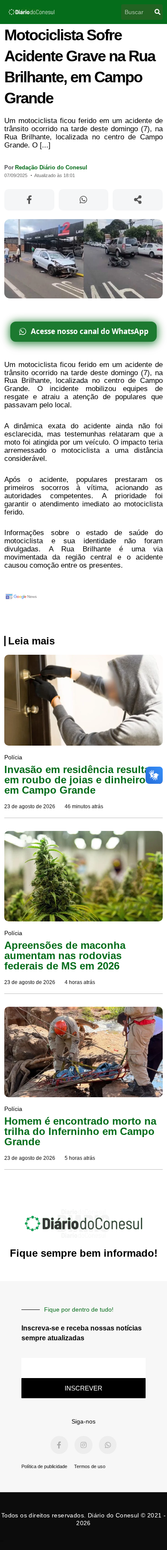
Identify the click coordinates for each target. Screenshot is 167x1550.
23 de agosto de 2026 (29, 807)
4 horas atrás (80, 982)
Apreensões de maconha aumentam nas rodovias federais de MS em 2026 (64, 955)
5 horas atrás (80, 1158)
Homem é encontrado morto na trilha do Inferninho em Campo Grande (80, 1131)
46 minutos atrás (84, 807)
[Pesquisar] (157, 12)
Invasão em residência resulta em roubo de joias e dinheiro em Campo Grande (77, 780)
